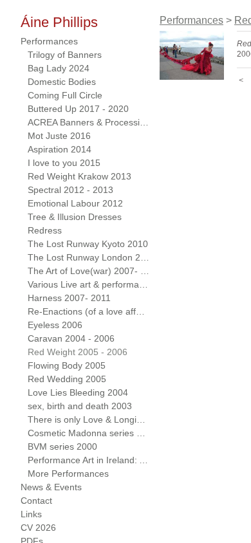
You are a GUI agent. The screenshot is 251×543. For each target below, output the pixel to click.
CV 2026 (38, 527)
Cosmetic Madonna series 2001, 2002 (89, 433)
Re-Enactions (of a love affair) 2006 (89, 311)
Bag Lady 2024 (58, 68)
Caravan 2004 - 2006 (71, 338)
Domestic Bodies (62, 82)
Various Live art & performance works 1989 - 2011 (89, 284)
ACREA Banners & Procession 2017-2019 (89, 122)
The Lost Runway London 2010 (89, 257)
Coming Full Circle (65, 95)
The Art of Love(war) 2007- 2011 (89, 271)
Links (31, 514)
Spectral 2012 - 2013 (70, 190)
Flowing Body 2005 (67, 365)
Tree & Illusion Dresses (75, 217)
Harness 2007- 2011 (69, 298)
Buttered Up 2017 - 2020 (78, 109)
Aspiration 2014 (59, 149)
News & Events (51, 487)
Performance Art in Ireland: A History (89, 460)
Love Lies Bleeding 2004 (78, 392)
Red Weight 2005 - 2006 (77, 352)
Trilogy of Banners (65, 55)
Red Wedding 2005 (67, 379)
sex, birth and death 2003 (80, 406)
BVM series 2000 (62, 446)
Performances (49, 41)
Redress (45, 230)
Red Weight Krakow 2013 (79, 176)
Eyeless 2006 (55, 325)
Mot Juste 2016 (59, 136)
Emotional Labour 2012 (75, 203)
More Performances (68, 473)
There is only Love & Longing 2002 (89, 419)
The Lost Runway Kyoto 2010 (88, 244)
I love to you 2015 (64, 163)
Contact (36, 500)
